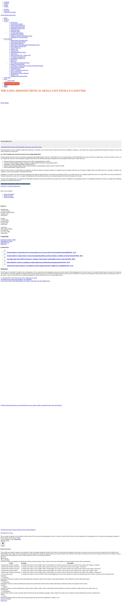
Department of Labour (6, 241)
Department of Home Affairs (8, 239)
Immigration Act (5, 242)
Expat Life (7, 11)
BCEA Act (3, 244)
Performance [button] (4, 580)
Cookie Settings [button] (5, 539)
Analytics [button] (3, 585)
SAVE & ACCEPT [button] (6, 599)
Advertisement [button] (4, 589)
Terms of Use (29, 278)
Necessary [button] (3, 556)
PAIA (35, 278)
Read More (18, 539)
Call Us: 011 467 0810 (10, 12)
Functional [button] (3, 576)
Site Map (6, 9)
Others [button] (2, 594)
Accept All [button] (12, 539)
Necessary (5, 558)
